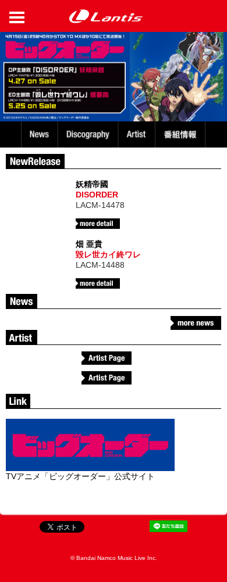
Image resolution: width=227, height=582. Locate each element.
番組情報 (182, 134)
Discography (89, 134)
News (39, 134)
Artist (138, 134)
